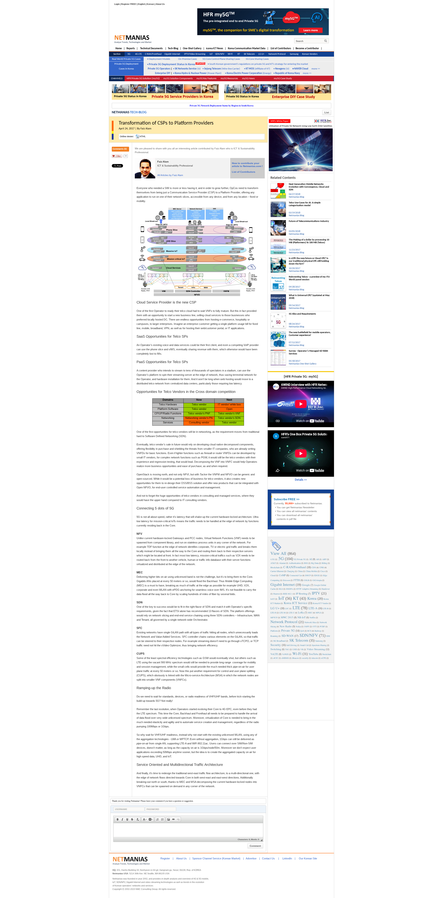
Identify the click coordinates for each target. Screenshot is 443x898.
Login (117, 4)
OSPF (306, 626)
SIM (328, 636)
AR (317, 559)
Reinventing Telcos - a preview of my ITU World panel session (309, 278)
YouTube (313, 654)
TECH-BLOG (138, 112)
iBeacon (295, 658)
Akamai (282, 563)
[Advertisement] (301, 691)
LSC (287, 608)
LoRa (301, 612)
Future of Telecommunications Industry (309, 221)
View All (278, 553)
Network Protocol (283, 621)
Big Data (314, 563)
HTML (143, 136)
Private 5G (288, 630)
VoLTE (274, 654)
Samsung (319, 640)
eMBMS (285, 658)
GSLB (306, 580)
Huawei (276, 593)
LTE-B (325, 608)
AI (310, 559)
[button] (117, 819)
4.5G (272, 559)
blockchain (326, 654)
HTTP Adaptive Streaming (307, 588)
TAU (287, 649)
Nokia (298, 626)
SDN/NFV (309, 635)
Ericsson (286, 580)
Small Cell (304, 645)
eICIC (275, 658)
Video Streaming (316, 649)
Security (275, 645)
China (300, 571)
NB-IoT (301, 617)
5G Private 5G (300, 559)
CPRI (321, 567)
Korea (312, 598)
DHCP (308, 575)
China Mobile (311, 571)
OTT (315, 626)
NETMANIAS (120, 112)
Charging (290, 571)
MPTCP (273, 617)
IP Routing (301, 593)
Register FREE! (128, 4)
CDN (313, 567)
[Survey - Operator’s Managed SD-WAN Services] (278, 351)
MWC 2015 (287, 617)
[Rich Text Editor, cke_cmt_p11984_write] (188, 830)
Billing (324, 563)
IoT (281, 598)
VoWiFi (285, 654)
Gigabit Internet (282, 584)
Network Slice (310, 622)
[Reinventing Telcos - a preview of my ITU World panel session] (278, 277)
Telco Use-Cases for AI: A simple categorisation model (304, 204)
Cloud (272, 575)
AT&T (273, 563)
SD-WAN (287, 635)
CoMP (282, 575)
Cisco (322, 571)
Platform (274, 630)
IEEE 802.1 (287, 593)
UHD (294, 649)
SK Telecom (298, 640)
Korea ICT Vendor (320, 603)
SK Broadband (279, 640)
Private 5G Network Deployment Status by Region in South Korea (222, 105)
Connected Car (296, 575)
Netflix (312, 617)
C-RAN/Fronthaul (294, 567)
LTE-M (282, 612)
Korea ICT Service (295, 603)
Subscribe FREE (285, 499)
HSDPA (289, 588)
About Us (160, 4)
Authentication (295, 563)
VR (301, 649)
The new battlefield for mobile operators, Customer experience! (310, 334)
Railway (318, 630)
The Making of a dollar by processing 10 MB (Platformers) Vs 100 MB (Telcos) (309, 241)
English (141, 4)
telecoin (315, 658)
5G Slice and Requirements (302, 314)
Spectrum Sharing (319, 645)
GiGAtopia (317, 580)
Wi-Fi (296, 653)
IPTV (316, 593)
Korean (150, 4)
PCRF (322, 626)
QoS (302, 630)
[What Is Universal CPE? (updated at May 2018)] (278, 295)
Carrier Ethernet (276, 571)
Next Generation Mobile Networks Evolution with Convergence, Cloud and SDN (309, 187)
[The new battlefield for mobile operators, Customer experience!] (278, 332)
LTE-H (273, 612)
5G (281, 558)
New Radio (286, 626)
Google (306, 585)
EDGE (317, 575)
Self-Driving (291, 645)
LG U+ (274, 608)
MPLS (318, 612)
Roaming (274, 636)
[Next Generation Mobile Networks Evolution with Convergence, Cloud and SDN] (278, 184)
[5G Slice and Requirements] (278, 314)
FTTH (296, 580)
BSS (306, 563)
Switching (275, 649)
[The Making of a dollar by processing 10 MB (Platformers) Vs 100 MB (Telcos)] (278, 240)
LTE (296, 607)
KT (296, 598)
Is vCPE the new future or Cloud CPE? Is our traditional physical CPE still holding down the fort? (309, 261)
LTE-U (292, 612)
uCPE (323, 658)
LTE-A (313, 608)
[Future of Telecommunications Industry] (278, 221)
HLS (281, 588)
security (305, 658)
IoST (272, 598)
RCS (309, 630)
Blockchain (275, 567)
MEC (310, 612)
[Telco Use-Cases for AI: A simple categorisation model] (278, 203)
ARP (324, 559)
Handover (326, 588)
